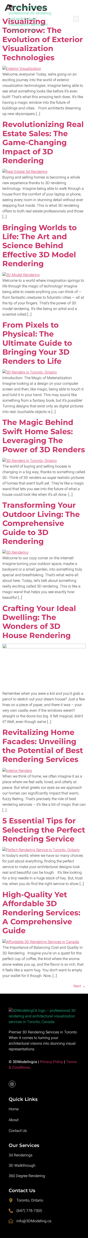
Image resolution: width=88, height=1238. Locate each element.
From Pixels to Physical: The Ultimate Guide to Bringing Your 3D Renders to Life (37, 343)
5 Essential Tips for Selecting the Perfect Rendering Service (43, 829)
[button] (76, 19)
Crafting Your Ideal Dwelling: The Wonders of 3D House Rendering (39, 622)
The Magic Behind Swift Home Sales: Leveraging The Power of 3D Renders (43, 436)
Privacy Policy (51, 1062)
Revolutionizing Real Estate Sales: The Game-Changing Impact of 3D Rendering (43, 142)
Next (79, 986)
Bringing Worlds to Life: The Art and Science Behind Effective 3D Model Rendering (39, 245)
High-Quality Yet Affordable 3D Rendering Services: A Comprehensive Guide (41, 912)
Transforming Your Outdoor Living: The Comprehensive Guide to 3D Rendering (41, 523)
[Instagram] (12, 1084)
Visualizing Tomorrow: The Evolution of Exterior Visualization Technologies (42, 39)
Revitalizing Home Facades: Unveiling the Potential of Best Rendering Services (42, 746)
